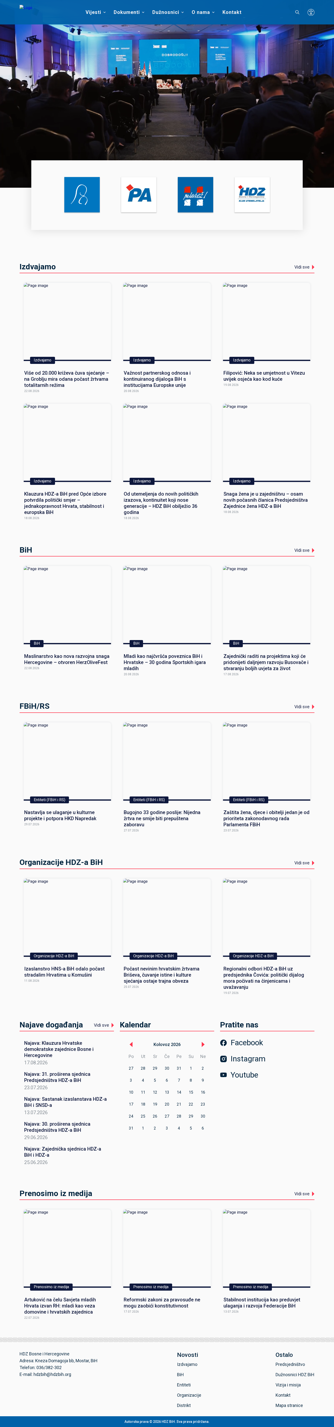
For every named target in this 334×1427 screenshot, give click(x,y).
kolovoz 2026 (167, 1044)
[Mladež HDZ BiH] (195, 195)
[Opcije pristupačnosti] (311, 12)
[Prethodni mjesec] (131, 1044)
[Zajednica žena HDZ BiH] (82, 195)
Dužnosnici (165, 12)
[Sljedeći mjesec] (203, 1044)
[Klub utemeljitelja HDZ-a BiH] (252, 195)
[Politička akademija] (139, 195)
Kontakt (232, 12)
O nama (201, 12)
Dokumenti (127, 12)
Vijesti (93, 12)
